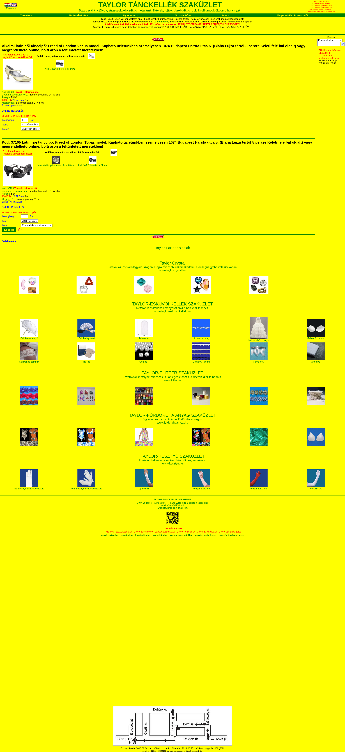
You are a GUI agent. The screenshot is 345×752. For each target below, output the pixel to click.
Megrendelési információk (293, 15)
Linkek (225, 15)
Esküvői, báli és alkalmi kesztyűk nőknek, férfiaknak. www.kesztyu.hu (172, 460)
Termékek (26, 15)
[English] (14, 5)
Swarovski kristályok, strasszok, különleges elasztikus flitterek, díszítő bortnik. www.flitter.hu (172, 377)
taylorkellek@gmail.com (176, 508)
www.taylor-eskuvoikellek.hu (135, 535)
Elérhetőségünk (78, 15)
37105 (10, 188)
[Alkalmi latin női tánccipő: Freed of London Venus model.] (18, 88)
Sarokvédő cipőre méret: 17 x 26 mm (56, 165)
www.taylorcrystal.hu (181, 535)
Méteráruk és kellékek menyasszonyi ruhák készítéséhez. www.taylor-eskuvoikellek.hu (172, 308)
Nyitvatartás (130, 15)
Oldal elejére (9, 241)
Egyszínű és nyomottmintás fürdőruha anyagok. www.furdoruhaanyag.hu (172, 419)
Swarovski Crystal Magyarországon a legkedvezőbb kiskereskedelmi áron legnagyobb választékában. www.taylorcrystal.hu (172, 267)
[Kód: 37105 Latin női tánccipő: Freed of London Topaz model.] (18, 185)
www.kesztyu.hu (109, 535)
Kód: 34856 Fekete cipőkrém (60, 68)
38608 (10, 92)
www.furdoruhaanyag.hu (231, 535)
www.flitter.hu (160, 535)
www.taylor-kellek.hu (205, 535)
